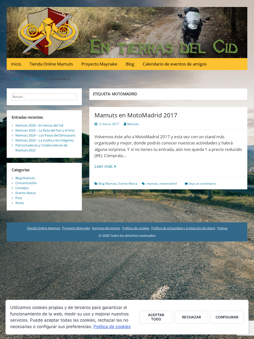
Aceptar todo (156, 317)
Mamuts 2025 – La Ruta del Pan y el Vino (45, 130)
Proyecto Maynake (99, 64)
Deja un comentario (202, 183)
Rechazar (191, 317)
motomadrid (168, 183)
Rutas (19, 203)
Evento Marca (127, 183)
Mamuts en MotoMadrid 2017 (136, 115)
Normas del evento (106, 228)
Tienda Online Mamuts (51, 64)
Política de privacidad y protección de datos (183, 228)
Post (18, 198)
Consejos (22, 188)
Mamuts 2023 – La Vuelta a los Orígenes (44, 140)
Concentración (26, 183)
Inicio (16, 64)
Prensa (222, 228)
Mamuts (133, 124)
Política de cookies (135, 228)
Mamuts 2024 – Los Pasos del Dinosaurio (45, 135)
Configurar (227, 317)
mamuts (152, 183)
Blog (130, 64)
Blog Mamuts (107, 183)
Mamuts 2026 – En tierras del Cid (39, 125)
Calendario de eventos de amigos (175, 64)
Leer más (115, 166)
